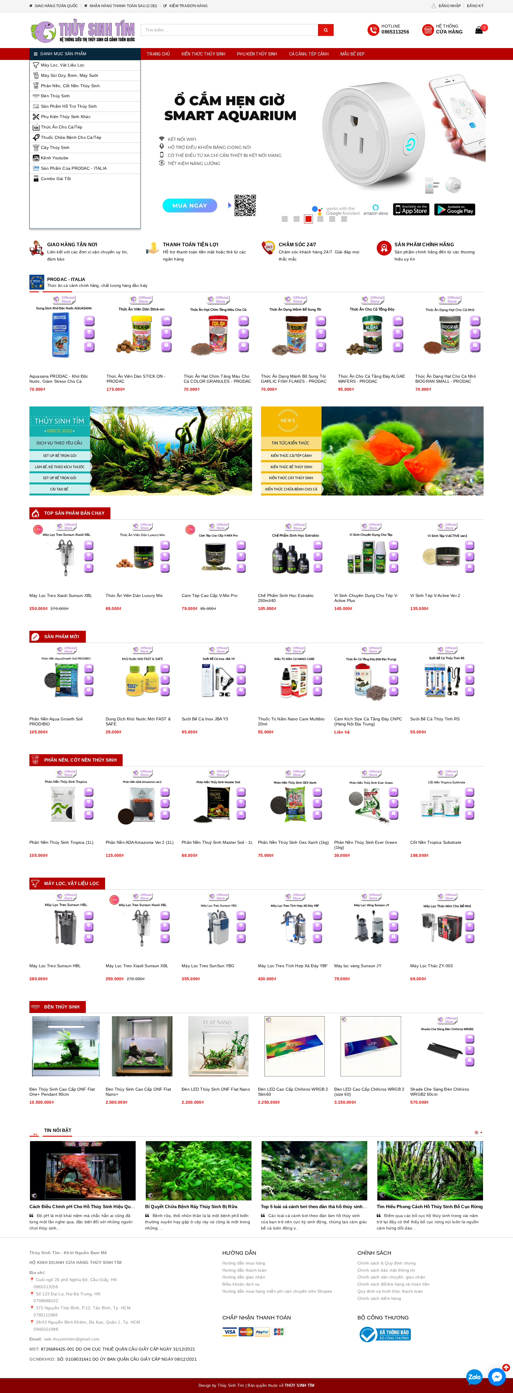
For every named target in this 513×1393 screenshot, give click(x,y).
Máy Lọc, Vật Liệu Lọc (62, 65)
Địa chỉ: (37, 1272)
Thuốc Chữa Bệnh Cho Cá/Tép (71, 137)
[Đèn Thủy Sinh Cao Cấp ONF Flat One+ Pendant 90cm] (66, 1046)
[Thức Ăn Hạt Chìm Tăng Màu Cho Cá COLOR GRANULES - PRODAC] (218, 329)
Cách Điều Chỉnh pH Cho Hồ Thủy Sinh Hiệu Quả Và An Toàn (93, 1206)
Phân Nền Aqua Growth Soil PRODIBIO (56, 721)
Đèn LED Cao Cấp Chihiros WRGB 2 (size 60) (369, 1092)
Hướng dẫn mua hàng (243, 1263)
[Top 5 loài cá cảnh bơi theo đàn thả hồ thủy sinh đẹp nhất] (314, 1170)
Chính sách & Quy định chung (386, 1263)
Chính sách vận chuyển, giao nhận (391, 1277)
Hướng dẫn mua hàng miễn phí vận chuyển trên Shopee (277, 1291)
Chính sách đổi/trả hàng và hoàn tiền (393, 1284)
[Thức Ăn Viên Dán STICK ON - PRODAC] (141, 329)
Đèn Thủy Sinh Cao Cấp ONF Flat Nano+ (138, 1092)
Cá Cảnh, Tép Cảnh (309, 54)
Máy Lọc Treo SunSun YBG (208, 965)
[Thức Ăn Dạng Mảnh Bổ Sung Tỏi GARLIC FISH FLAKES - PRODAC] (295, 329)
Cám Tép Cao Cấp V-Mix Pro (210, 595)
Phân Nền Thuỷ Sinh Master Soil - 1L (217, 842)
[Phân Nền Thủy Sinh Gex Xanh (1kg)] (294, 799)
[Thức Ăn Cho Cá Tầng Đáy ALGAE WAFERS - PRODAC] (372, 329)
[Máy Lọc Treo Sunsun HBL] (66, 923)
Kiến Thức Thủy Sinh (203, 54)
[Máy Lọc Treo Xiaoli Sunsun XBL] (66, 552)
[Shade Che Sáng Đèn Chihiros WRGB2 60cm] (447, 1046)
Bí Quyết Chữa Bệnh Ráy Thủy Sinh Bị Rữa (191, 1206)
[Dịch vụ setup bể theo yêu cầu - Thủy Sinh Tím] (140, 450)
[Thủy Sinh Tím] (82, 31)
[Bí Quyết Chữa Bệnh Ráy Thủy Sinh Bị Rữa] (198, 1170)
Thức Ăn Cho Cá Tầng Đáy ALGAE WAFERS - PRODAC (371, 379)
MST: (34, 1349)
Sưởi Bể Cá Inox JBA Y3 (205, 719)
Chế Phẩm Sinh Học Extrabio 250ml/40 (286, 598)
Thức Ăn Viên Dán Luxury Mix (134, 595)
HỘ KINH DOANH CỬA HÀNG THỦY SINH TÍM (75, 1262)
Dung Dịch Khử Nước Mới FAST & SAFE (138, 721)
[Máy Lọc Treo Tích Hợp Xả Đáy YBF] (294, 923)
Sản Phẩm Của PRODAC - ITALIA (74, 168)
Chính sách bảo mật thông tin (386, 1270)
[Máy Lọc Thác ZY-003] (447, 923)
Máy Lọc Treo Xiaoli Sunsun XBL (60, 595)
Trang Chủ (158, 54)
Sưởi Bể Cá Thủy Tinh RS (435, 719)
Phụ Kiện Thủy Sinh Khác (66, 116)
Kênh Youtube (54, 157)
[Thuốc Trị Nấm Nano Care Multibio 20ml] (294, 676)
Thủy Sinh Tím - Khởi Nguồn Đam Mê (68, 1252)
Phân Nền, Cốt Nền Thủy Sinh (70, 85)
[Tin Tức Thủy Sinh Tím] (372, 450)
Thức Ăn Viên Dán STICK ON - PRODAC (136, 379)
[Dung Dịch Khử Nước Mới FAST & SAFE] (142, 676)
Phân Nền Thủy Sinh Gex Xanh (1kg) (293, 842)
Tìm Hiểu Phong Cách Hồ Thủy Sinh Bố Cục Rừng (430, 1206)
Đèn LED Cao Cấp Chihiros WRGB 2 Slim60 (293, 1092)
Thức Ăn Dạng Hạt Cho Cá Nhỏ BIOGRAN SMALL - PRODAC (445, 379)
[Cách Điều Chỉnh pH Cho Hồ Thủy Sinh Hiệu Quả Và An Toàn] (82, 1170)
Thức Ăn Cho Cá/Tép (62, 127)
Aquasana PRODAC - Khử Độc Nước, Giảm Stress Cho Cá (58, 379)
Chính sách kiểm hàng (379, 1298)
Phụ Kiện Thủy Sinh (257, 54)
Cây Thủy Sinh (55, 147)
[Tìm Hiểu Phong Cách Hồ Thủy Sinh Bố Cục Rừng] (430, 1170)
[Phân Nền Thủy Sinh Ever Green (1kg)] (371, 799)
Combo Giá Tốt (56, 178)
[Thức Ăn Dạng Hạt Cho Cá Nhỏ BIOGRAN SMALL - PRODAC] (449, 329)
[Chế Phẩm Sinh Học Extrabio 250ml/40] (294, 552)
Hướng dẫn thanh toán (244, 1270)
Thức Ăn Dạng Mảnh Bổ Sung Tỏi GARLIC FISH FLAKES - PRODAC (294, 379)
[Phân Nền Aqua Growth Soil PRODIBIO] (66, 676)
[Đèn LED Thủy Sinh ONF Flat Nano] (218, 1046)
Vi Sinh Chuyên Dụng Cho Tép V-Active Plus (366, 598)
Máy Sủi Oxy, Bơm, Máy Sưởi (69, 75)
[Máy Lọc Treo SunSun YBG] (218, 923)
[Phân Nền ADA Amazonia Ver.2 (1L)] (142, 799)
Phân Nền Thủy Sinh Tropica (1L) (61, 842)
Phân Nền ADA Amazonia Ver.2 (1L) (140, 842)
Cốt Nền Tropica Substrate (435, 842)
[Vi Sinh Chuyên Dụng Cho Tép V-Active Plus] (371, 552)
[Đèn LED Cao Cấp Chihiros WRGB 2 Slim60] (294, 1046)
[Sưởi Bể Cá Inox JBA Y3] (218, 676)
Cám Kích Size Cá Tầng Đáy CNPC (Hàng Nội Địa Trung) (368, 721)
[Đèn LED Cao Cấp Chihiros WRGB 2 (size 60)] (371, 1046)
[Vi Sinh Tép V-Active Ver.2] (447, 552)
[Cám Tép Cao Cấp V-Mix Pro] (218, 552)
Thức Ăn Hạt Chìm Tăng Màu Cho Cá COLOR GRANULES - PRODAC (217, 379)
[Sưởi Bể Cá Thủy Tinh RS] (447, 676)
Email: (35, 1339)
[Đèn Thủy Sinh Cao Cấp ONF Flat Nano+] (142, 1046)
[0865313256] (388, 30)
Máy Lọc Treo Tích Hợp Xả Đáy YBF (293, 965)
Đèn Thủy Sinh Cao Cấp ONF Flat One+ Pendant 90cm (62, 1092)
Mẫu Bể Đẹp (353, 54)
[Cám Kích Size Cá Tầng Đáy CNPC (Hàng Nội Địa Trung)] (371, 676)
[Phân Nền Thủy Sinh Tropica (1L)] (66, 799)
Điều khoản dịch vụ (241, 1284)
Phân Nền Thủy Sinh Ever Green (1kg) (365, 845)
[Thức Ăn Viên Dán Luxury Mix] (142, 552)
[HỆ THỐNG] (442, 30)
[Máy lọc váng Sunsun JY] (371, 923)
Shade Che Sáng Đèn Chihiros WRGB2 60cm (439, 1092)
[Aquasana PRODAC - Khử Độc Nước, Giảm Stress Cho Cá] (63, 329)
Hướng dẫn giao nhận (243, 1277)
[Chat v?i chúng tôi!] (497, 1377)
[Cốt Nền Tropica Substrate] (447, 799)
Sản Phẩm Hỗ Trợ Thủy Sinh (69, 106)
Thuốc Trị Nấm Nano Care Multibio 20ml (291, 721)
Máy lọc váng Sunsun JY (357, 965)
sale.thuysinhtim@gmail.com (72, 1339)
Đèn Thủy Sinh (55, 95)
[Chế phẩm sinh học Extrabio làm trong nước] (314, 142)
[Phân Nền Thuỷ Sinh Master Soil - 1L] (218, 799)
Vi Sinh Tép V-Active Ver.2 (435, 595)
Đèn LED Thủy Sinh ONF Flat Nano (216, 1089)
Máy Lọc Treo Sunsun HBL (55, 965)
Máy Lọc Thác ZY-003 (431, 965)
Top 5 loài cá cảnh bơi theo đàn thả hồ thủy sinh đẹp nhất (321, 1206)
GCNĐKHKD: (42, 1359)
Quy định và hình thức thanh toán (390, 1291)
